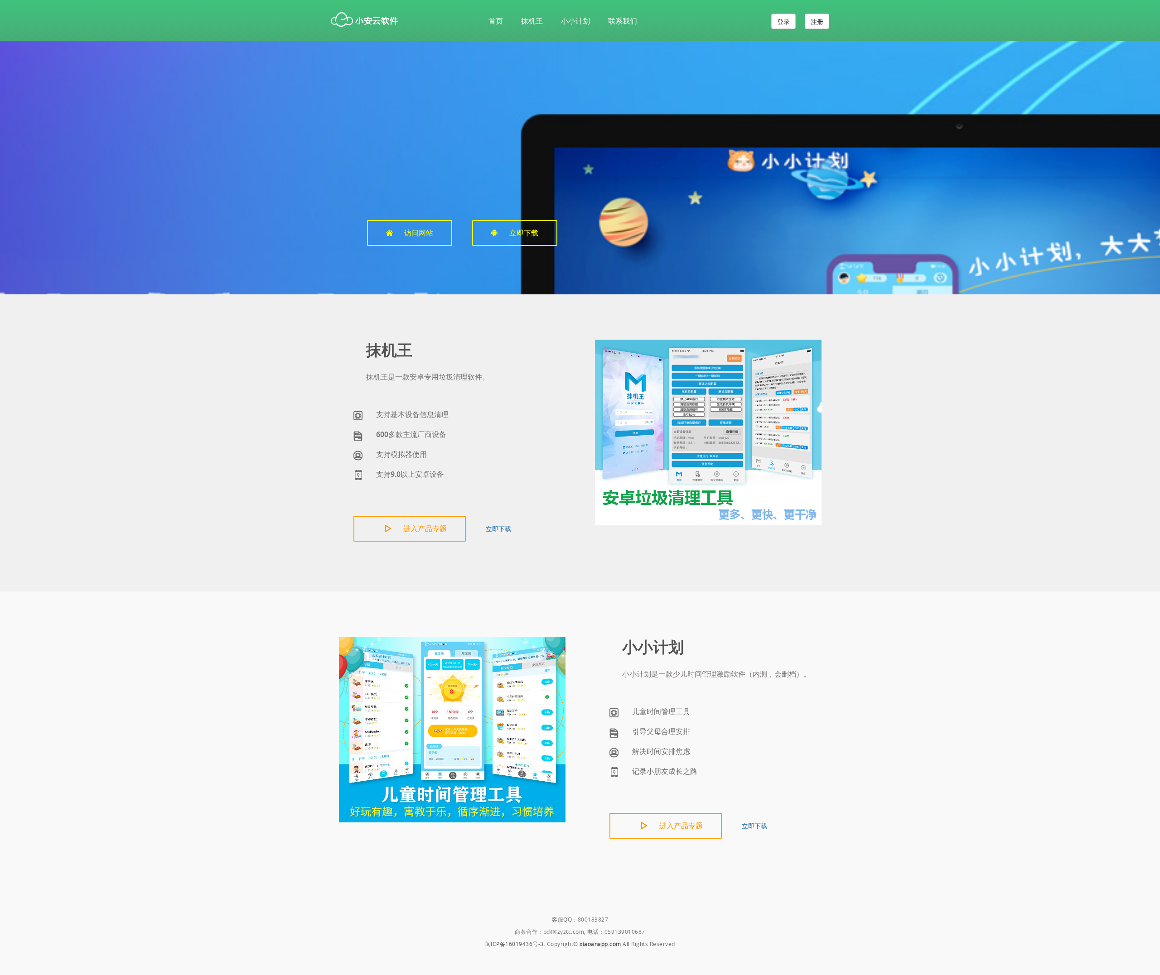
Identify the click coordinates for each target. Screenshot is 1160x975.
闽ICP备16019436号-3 (514, 943)
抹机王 (532, 21)
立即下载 (498, 528)
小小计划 (575, 21)
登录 (783, 21)
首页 (495, 21)
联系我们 (622, 21)
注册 (817, 21)
